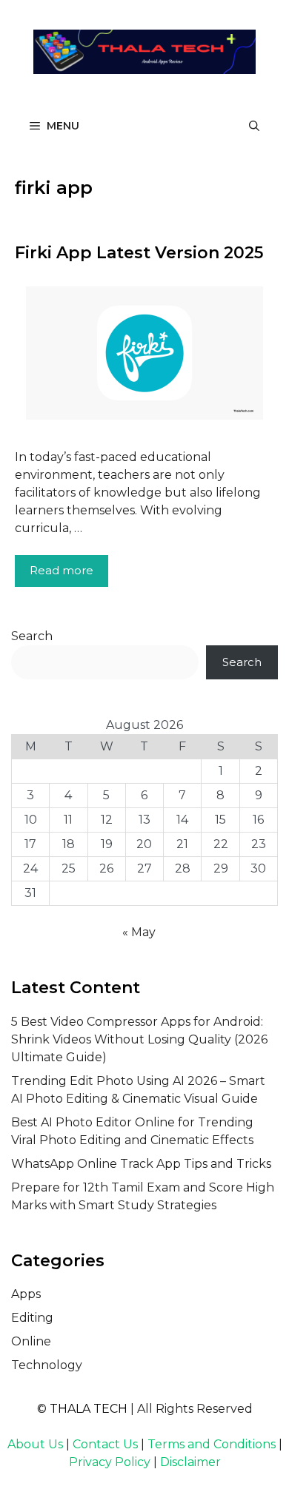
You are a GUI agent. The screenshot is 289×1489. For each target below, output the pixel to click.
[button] (254, 126)
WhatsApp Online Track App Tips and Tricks (141, 1164)
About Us (35, 1444)
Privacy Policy (109, 1462)
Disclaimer (190, 1462)
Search (32, 636)
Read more (61, 570)
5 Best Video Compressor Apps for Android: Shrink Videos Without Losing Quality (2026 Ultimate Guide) (139, 1039)
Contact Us (105, 1444)
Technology (46, 1365)
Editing (32, 1318)
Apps (26, 1294)
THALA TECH (88, 1409)
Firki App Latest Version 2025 (139, 253)
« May (139, 932)
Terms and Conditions (211, 1444)
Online (31, 1341)
